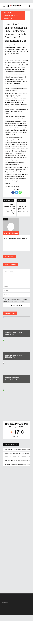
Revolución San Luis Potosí (11, 15)
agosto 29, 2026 (10, 492)
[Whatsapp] (20, 192)
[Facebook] (13, 192)
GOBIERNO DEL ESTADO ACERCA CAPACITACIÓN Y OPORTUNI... (16, 488)
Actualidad (7, 530)
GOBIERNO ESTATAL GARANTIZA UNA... (12, 379)
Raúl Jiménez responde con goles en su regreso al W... (16, 518)
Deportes (7, 500)
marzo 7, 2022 (8, 12)
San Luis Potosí (8, 18)
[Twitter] (16, 192)
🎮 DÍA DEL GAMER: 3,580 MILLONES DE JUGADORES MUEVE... (14, 547)
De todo (13, 530)
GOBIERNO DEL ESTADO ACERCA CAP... (13, 333)
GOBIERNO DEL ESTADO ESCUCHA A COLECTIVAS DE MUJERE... (16, 577)
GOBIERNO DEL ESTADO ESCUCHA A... (13, 356)
